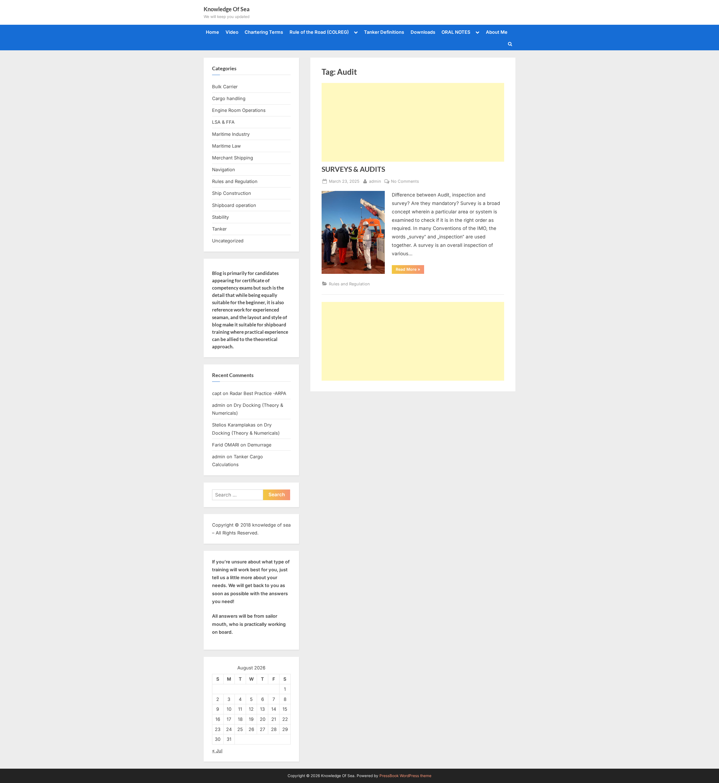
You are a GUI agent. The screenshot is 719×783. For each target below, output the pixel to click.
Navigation (223, 169)
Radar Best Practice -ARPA (258, 393)
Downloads (423, 32)
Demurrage (259, 445)
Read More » (410, 270)
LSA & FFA (223, 122)
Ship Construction (231, 193)
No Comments (405, 182)
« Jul (217, 750)
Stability (220, 217)
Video (232, 32)
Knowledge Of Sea (226, 9)
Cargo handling (228, 98)
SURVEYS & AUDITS (353, 169)
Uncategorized (228, 240)
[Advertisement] (413, 122)
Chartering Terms (264, 32)
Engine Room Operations (239, 110)
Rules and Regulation (349, 283)
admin (375, 181)
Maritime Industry (231, 134)
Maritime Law (226, 146)
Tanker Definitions (384, 32)
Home (212, 32)
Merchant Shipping (232, 158)
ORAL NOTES (456, 32)
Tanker (219, 229)
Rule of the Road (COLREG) (319, 32)
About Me (497, 32)
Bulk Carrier (225, 86)
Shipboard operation (234, 205)
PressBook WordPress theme (405, 775)
